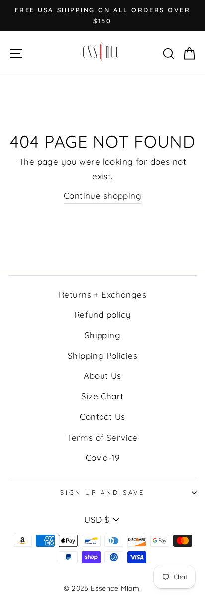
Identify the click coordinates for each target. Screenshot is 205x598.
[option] (102, 15)
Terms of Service (102, 437)
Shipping (102, 335)
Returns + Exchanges (102, 294)
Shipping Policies (102, 355)
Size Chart (102, 396)
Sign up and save (102, 492)
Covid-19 (102, 457)
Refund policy (102, 314)
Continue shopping (102, 195)
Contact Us (102, 416)
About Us (102, 376)
